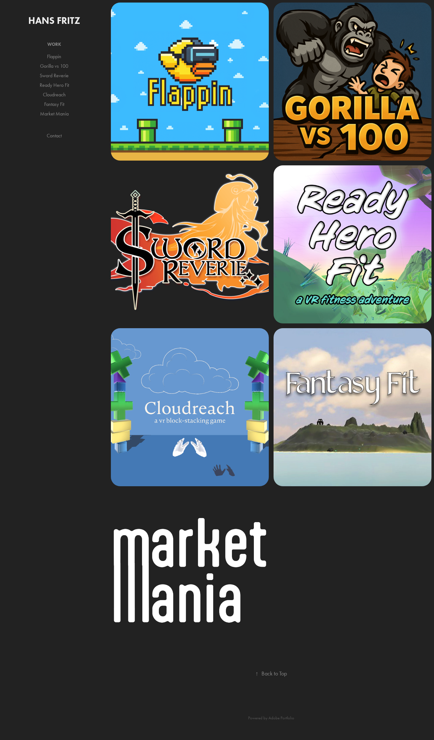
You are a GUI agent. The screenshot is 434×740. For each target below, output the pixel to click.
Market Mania (54, 114)
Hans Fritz (54, 20)
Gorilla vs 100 (54, 66)
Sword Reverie (54, 76)
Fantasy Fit (54, 104)
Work (54, 44)
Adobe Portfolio (281, 718)
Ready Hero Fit (54, 85)
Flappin (54, 56)
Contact (54, 136)
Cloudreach (54, 95)
